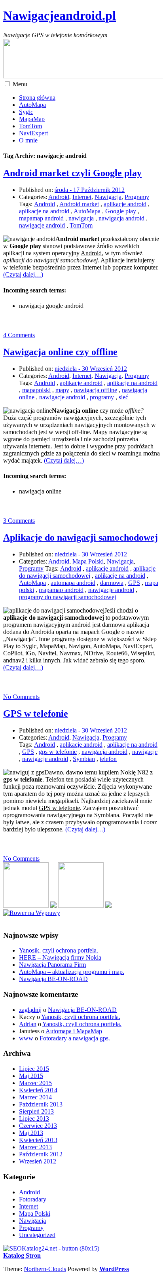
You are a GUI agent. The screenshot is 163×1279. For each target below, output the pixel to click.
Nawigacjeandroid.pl (59, 15)
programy (102, 397)
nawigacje (144, 751)
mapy (62, 390)
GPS (134, 582)
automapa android (73, 582)
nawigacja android (121, 218)
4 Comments (19, 335)
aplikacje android (125, 204)
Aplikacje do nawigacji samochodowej (80, 537)
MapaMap (32, 119)
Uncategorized (37, 1235)
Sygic (26, 111)
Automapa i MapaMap (73, 1031)
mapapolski (36, 390)
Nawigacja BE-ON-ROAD (53, 978)
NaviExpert (33, 133)
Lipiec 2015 (34, 1068)
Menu (20, 84)
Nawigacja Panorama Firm (52, 964)
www (26, 1038)
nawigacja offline (95, 390)
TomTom (30, 126)
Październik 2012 (41, 1154)
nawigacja (81, 218)
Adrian (27, 1024)
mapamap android (41, 218)
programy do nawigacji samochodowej (67, 597)
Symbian (84, 758)
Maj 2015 (31, 1075)
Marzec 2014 (35, 1097)
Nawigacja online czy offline (60, 352)
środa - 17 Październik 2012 (90, 189)
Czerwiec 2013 (38, 1125)
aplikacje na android (44, 211)
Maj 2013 (31, 1132)
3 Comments (19, 520)
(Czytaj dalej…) (23, 274)
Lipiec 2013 (34, 1118)
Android (58, 197)
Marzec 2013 (35, 1147)
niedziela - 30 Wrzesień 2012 (91, 368)
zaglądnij (30, 1009)
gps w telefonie (58, 751)
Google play (120, 211)
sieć (123, 397)
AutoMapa (32, 104)
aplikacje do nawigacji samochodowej (87, 572)
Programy (137, 197)
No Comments (21, 696)
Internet (81, 197)
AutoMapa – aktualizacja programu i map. (71, 971)
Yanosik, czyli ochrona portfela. (58, 950)
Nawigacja (108, 197)
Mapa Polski (88, 561)
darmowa (111, 582)
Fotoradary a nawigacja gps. (75, 1038)
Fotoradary (32, 1199)
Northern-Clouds (45, 1269)
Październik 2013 (41, 1104)
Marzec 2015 (35, 1083)
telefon (108, 758)
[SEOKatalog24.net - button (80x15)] (51, 1248)
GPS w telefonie (35, 713)
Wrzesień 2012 (37, 1161)
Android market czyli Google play (72, 173)
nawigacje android (42, 225)
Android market (79, 204)
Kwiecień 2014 (38, 1090)
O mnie (28, 140)
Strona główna (37, 97)
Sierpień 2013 (36, 1111)
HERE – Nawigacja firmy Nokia (60, 957)
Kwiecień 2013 (38, 1140)
